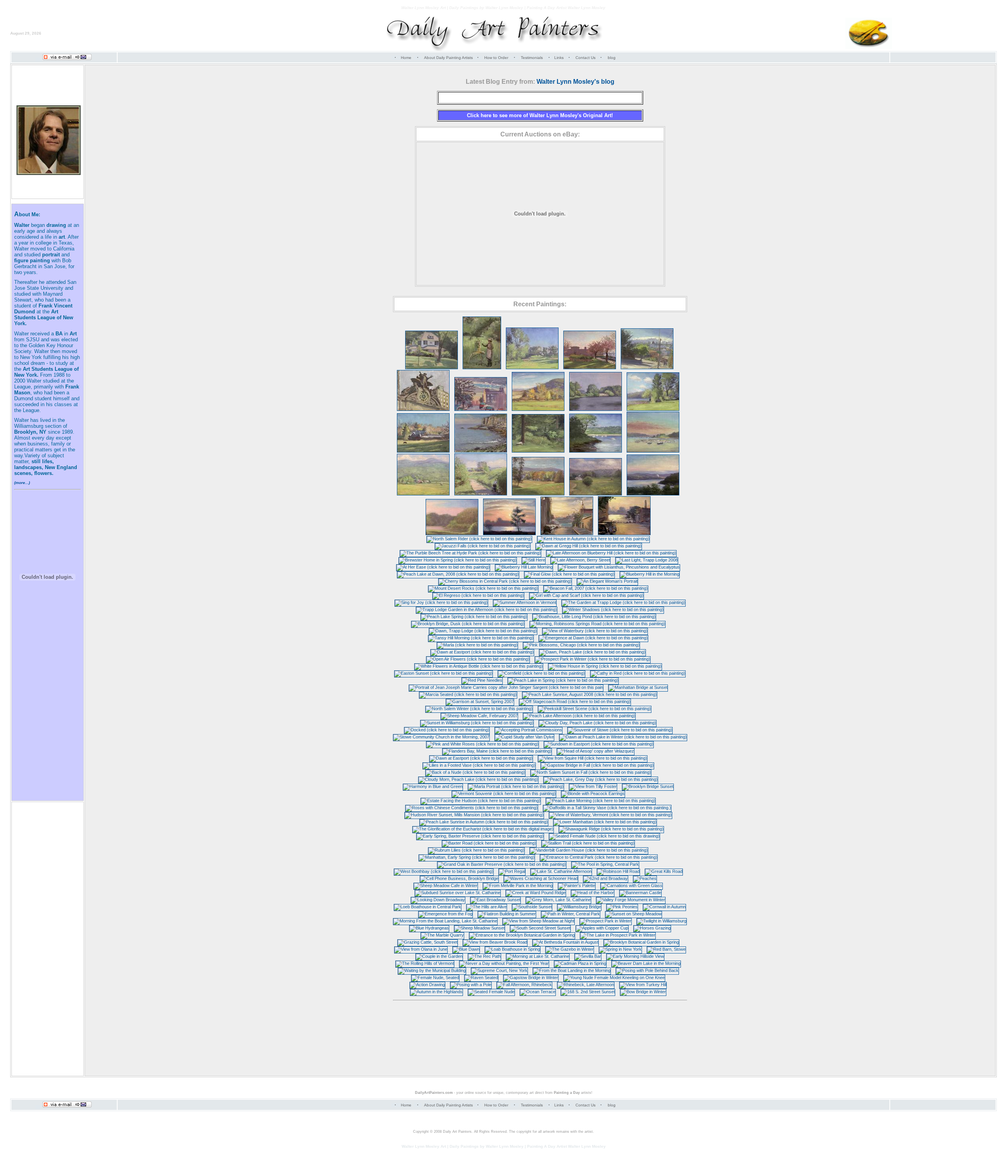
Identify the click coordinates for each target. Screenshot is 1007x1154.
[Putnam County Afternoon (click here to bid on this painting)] (532, 367)
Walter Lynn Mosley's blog (575, 81)
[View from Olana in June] (421, 949)
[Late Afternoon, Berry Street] (580, 560)
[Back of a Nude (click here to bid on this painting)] (475, 772)
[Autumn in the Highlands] (436, 991)
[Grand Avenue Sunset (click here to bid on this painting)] (624, 533)
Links (559, 57)
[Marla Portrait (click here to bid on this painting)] (516, 786)
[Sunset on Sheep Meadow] (633, 913)
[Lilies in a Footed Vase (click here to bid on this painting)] (479, 765)
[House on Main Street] (431, 367)
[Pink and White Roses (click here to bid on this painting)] (482, 744)
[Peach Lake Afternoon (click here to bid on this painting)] (579, 715)
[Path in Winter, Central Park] (570, 913)
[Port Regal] (512, 871)
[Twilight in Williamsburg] (661, 920)
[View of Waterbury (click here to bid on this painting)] (595, 630)
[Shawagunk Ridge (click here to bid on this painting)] (611, 828)
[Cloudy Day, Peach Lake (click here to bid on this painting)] (598, 722)
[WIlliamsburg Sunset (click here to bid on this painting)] (509, 533)
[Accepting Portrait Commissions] (528, 729)
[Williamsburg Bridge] (579, 906)
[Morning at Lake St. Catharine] (538, 956)
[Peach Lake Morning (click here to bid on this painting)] (601, 800)
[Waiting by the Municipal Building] (432, 970)
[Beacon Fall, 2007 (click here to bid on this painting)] (595, 588)
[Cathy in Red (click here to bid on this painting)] (638, 673)
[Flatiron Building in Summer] (507, 913)
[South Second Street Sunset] (540, 928)
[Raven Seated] (481, 977)
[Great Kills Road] (664, 871)
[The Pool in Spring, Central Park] (605, 864)
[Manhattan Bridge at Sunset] (638, 687)
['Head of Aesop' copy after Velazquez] (595, 751)
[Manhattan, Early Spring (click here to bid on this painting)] (477, 857)
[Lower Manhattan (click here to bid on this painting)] (605, 821)
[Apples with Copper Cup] (602, 928)
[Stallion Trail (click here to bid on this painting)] (588, 843)
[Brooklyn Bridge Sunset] (648, 786)
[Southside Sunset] (532, 906)
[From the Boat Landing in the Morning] (572, 970)
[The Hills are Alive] (486, 906)
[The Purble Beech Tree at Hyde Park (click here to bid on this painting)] (470, 552)
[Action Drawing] (427, 984)
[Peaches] (645, 878)
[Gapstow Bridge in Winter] (531, 977)
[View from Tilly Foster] (593, 786)
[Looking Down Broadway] (438, 899)
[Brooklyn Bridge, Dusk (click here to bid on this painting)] (468, 623)
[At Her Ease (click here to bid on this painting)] (443, 567)
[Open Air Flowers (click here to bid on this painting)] (478, 659)
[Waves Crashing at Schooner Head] (541, 878)
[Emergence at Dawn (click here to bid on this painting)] (593, 637)
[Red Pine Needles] (482, 680)
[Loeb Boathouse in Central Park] (427, 906)
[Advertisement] (540, 1031)
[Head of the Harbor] (592, 892)
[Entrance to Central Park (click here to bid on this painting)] (599, 857)
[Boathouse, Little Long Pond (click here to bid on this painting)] (594, 616)
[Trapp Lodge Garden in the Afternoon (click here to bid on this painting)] (486, 609)
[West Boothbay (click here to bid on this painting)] (444, 871)
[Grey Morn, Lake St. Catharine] (558, 899)
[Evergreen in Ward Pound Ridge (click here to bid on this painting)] (538, 451)
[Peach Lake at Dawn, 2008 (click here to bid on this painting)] (458, 574)
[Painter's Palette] (577, 885)
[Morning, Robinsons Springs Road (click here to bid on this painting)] (597, 623)
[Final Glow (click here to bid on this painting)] (569, 574)
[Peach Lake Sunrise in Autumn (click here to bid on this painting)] (483, 821)
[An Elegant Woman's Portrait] (607, 581)
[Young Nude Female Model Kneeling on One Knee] (614, 977)
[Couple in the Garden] (439, 956)
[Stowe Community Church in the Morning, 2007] (441, 736)
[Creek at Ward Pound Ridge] (535, 892)
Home (406, 57)
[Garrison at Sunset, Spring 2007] (480, 701)
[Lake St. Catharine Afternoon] (561, 871)
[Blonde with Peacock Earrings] (593, 793)
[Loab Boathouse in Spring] (512, 949)
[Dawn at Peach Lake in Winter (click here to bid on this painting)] (623, 736)
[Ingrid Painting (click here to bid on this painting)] (482, 367)
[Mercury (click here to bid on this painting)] (423, 409)
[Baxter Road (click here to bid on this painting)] (489, 843)
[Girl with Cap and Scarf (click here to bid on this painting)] (586, 595)
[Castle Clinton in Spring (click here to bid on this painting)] (589, 367)
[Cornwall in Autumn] (664, 906)
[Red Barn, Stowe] (666, 949)
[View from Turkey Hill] (643, 984)
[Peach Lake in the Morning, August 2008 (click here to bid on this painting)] (653, 409)
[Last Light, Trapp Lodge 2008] (646, 560)
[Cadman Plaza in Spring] (580, 963)
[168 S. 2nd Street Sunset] (588, 991)
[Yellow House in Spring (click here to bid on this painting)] (605, 666)
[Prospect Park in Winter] (605, 920)
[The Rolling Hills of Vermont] (424, 963)
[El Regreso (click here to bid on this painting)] (478, 595)
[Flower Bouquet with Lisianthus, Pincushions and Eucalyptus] (619, 567)
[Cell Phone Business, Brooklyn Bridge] (459, 878)
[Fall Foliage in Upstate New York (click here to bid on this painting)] (538, 409)
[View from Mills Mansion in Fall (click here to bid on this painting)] (538, 493)
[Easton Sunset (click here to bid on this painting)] (443, 673)
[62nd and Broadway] (605, 878)
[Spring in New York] (620, 949)
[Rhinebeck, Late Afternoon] (585, 984)
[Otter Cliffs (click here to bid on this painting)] (480, 451)
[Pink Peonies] (622, 906)
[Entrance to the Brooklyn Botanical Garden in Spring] (522, 935)
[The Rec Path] (484, 956)
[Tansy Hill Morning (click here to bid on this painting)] (481, 637)
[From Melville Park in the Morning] (518, 885)
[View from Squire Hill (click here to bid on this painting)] (592, 758)
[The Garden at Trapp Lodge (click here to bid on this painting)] (623, 602)
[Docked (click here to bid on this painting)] (447, 729)
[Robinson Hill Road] (618, 871)
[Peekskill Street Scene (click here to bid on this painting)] (594, 708)
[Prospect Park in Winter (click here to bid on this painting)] (593, 659)
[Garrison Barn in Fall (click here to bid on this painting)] (423, 451)
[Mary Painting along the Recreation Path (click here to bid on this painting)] (480, 493)
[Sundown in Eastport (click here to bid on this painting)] (599, 744)
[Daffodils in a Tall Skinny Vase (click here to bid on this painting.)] (607, 807)
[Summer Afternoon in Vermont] (525, 602)
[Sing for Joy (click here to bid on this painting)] (441, 602)
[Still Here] (534, 560)
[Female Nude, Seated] (435, 977)
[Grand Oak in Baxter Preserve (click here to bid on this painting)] (501, 864)
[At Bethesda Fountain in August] (565, 942)
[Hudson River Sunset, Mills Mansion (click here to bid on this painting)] (474, 814)
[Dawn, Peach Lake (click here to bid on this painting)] (592, 652)
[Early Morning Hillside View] (635, 956)
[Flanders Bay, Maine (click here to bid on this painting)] (497, 751)
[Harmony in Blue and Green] (433, 786)
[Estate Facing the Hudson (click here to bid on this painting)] (481, 800)
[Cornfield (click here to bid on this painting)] (541, 673)
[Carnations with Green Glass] (631, 885)
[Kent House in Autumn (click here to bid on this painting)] (593, 538)
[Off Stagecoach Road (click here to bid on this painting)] (575, 701)
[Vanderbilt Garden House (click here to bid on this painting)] (588, 850)
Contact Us (585, 57)
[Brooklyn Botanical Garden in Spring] (641, 942)
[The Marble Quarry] (442, 935)
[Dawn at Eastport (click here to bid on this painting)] (482, 652)
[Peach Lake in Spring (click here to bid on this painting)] (563, 680)
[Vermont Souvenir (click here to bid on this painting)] (504, 793)
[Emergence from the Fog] (445, 913)
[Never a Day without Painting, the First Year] (504, 963)
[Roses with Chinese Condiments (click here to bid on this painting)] (471, 807)
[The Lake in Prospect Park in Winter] (618, 935)
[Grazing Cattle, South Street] (427, 942)
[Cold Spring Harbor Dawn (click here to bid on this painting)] (653, 451)
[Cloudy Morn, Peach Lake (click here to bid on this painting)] (478, 779)
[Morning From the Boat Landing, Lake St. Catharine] (445, 920)
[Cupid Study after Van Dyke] (524, 736)
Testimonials (532, 57)
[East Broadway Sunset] (495, 899)
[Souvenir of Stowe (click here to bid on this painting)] (620, 729)
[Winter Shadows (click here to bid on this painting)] (613, 609)
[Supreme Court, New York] (499, 970)
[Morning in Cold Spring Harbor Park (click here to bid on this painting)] (595, 451)
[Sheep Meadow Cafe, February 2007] (479, 715)
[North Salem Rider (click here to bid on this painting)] (479, 538)
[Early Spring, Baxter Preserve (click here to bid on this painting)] (480, 836)
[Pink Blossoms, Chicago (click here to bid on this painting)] (581, 644)
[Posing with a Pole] (471, 984)
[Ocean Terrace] (538, 991)
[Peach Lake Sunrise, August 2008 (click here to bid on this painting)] (589, 694)
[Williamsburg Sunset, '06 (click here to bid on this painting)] (566, 533)
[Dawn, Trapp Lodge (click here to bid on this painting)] (483, 630)
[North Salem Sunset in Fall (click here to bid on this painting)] (590, 772)
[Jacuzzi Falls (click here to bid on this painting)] (483, 545)
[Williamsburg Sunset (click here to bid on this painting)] (480, 409)
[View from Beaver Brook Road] (495, 942)
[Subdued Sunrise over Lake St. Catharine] (458, 892)
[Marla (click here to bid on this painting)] (477, 644)
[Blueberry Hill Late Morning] (524, 567)
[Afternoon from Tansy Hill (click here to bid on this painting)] (423, 493)
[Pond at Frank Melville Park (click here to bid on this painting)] (595, 409)
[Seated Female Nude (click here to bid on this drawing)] (604, 836)
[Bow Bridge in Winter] (643, 991)
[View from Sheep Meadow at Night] (538, 920)
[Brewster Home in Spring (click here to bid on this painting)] (457, 560)
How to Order (496, 57)
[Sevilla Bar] (587, 956)
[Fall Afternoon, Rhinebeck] (524, 984)
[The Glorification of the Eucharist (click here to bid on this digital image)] (483, 828)
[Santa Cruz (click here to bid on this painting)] (647, 367)
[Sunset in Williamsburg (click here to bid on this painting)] (477, 722)
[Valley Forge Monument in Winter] (631, 899)
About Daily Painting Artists (448, 57)
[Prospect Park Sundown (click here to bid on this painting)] (452, 533)
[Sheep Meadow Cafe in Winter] (445, 885)
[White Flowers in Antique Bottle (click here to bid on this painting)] (478, 666)
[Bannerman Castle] (640, 892)
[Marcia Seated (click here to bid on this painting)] (468, 694)
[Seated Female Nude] (491, 991)
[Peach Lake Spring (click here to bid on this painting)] (474, 616)
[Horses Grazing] (652, 928)
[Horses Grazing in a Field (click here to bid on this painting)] (595, 493)
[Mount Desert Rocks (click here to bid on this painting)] (483, 588)
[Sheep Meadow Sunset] (479, 928)
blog (612, 57)
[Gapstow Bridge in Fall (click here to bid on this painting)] (597, 765)
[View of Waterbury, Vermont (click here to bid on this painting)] (610, 814)
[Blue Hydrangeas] (429, 928)
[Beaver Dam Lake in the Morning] (646, 963)
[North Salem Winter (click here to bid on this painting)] (479, 708)
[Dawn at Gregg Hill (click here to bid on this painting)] (588, 545)
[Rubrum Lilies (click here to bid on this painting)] (476, 850)
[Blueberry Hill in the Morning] (650, 574)
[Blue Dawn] (466, 949)
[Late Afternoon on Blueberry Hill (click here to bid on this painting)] (611, 552)
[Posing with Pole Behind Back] (647, 970)
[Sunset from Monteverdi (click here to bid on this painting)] (653, 493)
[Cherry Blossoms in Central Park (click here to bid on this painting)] (505, 581)
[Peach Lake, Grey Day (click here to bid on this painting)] (600, 779)
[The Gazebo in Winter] (569, 949)
